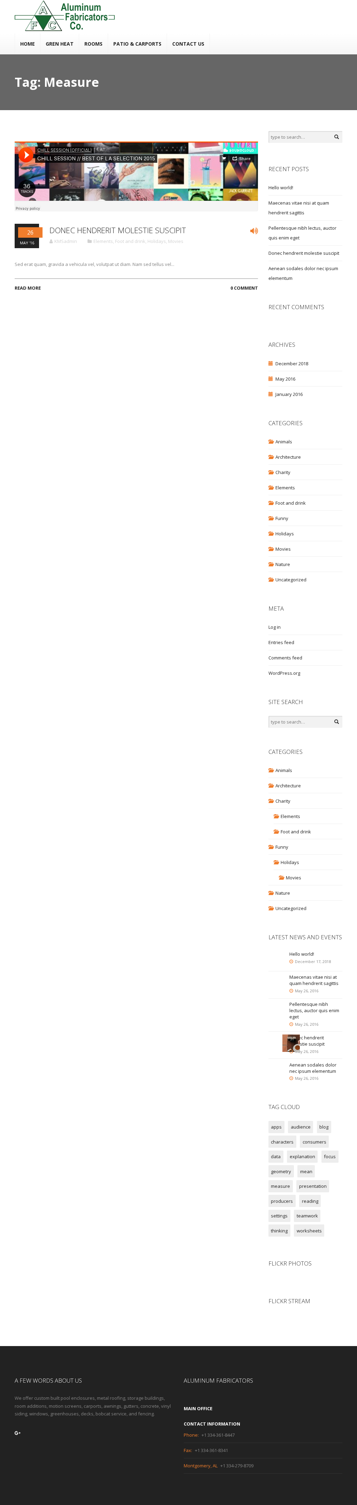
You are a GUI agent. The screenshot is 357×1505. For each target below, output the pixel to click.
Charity (282, 472)
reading (310, 1201)
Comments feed (285, 658)
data (276, 1156)
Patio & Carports (137, 43)
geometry (281, 1171)
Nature (282, 564)
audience (301, 1127)
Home (27, 43)
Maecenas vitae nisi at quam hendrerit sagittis (314, 980)
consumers (314, 1142)
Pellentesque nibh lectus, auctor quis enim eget (314, 1010)
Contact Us (188, 43)
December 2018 (291, 363)
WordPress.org (284, 673)
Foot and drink (130, 241)
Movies (175, 241)
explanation (302, 1156)
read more (28, 288)
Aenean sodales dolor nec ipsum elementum (312, 1068)
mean (306, 1171)
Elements (103, 241)
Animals (283, 441)
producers (282, 1201)
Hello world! (280, 187)
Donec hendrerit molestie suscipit (118, 230)
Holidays (156, 241)
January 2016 (289, 394)
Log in (274, 627)
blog (323, 1127)
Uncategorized (290, 579)
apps (276, 1127)
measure (280, 1186)
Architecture (288, 457)
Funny (281, 518)
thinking (279, 1231)
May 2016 (285, 379)
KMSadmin (65, 241)
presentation (313, 1186)
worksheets (309, 1231)
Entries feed (281, 642)
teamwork (307, 1216)
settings (279, 1216)
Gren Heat (60, 43)
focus (330, 1156)
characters (282, 1142)
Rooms (93, 43)
